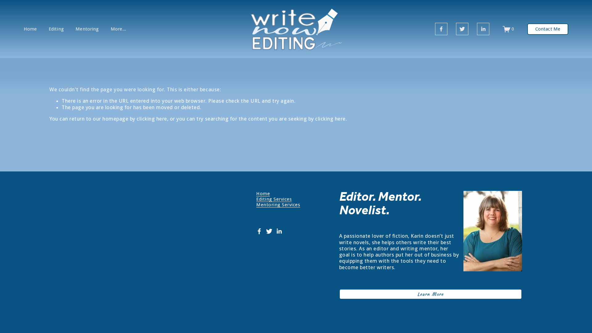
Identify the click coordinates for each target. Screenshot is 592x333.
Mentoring (87, 29)
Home (30, 29)
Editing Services (274, 199)
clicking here (152, 119)
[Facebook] (441, 29)
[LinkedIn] (483, 29)
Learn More (430, 294)
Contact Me (548, 29)
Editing (56, 29)
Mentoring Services (278, 205)
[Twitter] (462, 29)
